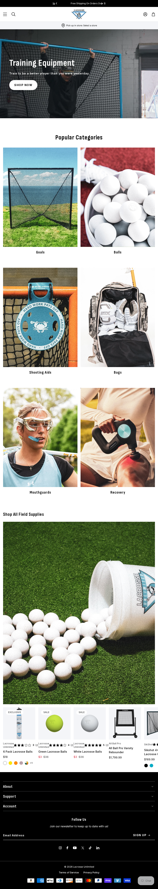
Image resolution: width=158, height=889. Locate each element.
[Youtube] (75, 847)
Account (10, 806)
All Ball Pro (115, 743)
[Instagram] (60, 847)
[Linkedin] (97, 847)
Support (9, 796)
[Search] (13, 14)
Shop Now (23, 85)
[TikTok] (90, 847)
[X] (82, 847)
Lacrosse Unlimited (8, 745)
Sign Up (140, 835)
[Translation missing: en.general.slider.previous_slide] (56, 3)
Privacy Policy (91, 872)
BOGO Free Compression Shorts (89, 3)
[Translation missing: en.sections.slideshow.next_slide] (102, 3)
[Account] (145, 14)
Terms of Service (69, 872)
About (8, 786)
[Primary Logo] (79, 14)
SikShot (148, 744)
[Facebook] (67, 847)
